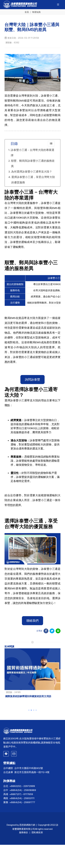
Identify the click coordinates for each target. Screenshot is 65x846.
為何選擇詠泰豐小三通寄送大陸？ (31, 171)
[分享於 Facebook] (46, 630)
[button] (28, 710)
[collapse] (51, 144)
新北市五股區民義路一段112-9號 (31, 772)
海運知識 (36, 12)
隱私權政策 (37, 832)
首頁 (27, 12)
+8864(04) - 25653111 (22, 798)
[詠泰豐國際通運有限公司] (32, 731)
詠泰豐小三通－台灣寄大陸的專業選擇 (32, 152)
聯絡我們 (32, 620)
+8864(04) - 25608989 (23, 790)
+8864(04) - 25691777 (22, 802)
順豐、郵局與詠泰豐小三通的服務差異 (33, 163)
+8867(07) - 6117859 (21, 794)
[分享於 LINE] (58, 630)
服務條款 (23, 832)
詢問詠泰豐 (32, 379)
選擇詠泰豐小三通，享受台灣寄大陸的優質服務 (33, 179)
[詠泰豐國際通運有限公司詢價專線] (6, 753)
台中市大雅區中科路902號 (28, 768)
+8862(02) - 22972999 (22, 786)
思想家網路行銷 (27, 825)
